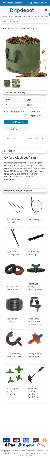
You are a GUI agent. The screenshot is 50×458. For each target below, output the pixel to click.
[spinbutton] (14, 115)
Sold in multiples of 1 (14, 111)
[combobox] (25, 21)
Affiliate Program (25, 455)
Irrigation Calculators (35, 450)
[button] (12, 3)
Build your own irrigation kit (36, 453)
